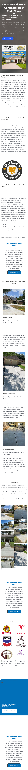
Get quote (13, 272)
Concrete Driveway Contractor (11, 333)
